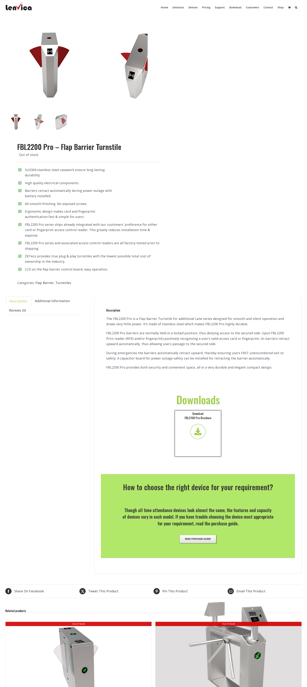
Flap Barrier (44, 283)
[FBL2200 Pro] (49, 65)
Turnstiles (63, 283)
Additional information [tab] (52, 301)
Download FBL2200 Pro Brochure (198, 416)
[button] (296, 7)
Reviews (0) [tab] (17, 310)
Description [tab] (18, 301)
